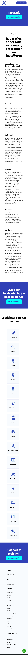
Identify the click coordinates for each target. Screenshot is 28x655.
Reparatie (9, 618)
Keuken (9, 608)
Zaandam (9, 642)
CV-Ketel (9, 600)
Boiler (8, 597)
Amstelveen (10, 639)
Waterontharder (11, 605)
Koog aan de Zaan (11, 644)
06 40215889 (21, 3)
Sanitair (9, 621)
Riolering (9, 626)
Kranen (8, 610)
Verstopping (10, 592)
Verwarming (10, 616)
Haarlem (9, 647)
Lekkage (9, 595)
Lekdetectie (10, 629)
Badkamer (9, 623)
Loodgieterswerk (11, 613)
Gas (7, 603)
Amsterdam (10, 636)
